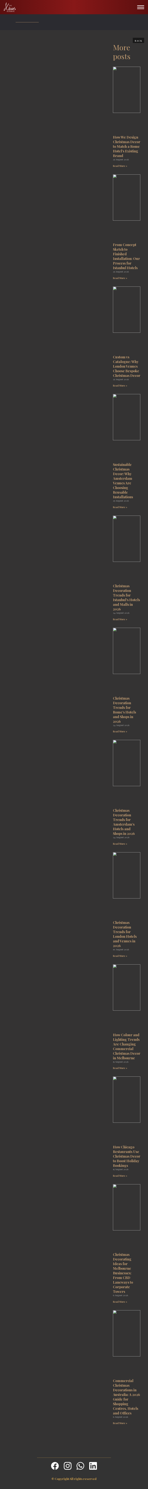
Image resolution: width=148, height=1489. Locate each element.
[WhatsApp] (80, 1466)
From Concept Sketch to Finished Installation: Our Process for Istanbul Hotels (126, 256)
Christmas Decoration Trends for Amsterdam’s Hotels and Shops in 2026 (124, 822)
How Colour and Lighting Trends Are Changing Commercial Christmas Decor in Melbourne (126, 1046)
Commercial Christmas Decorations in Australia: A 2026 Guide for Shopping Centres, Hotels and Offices (126, 1396)
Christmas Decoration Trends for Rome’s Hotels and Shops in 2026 (124, 710)
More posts (121, 51)
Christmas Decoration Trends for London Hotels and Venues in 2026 (125, 934)
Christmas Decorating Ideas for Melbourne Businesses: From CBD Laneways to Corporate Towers (123, 1273)
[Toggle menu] (140, 7)
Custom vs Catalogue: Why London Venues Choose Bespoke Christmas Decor (126, 366)
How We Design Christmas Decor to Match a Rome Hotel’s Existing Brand (126, 146)
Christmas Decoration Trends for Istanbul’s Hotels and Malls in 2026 (126, 597)
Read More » (120, 165)
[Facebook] (55, 1466)
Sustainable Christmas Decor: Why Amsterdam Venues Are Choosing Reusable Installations (123, 480)
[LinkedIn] (93, 1466)
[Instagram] (67, 1466)
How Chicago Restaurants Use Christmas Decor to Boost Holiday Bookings (126, 1156)
